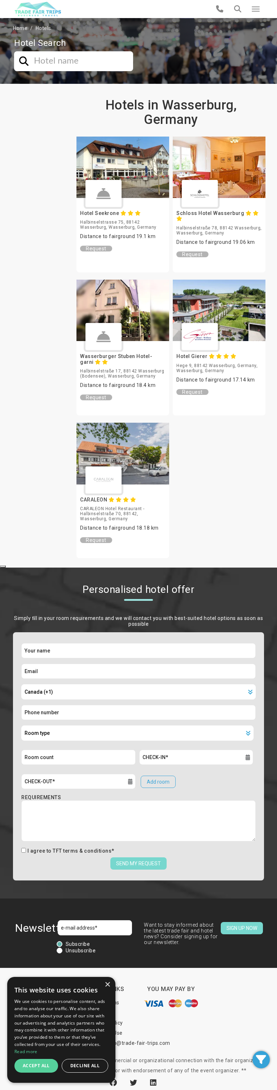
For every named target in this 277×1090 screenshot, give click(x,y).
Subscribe (78, 944)
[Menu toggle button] (255, 9)
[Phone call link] (219, 9)
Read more (26, 1051)
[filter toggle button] (261, 1059)
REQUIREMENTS (41, 797)
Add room (158, 782)
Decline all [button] (85, 1066)
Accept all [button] (36, 1066)
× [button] (107, 984)
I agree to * (70, 851)
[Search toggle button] (237, 9)
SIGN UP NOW (242, 928)
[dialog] (61, 1030)
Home (20, 28)
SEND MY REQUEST (138, 863)
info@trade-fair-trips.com (138, 1043)
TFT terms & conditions (82, 851)
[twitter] (134, 1082)
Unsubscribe (81, 950)
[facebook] (114, 1082)
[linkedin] (153, 1082)
